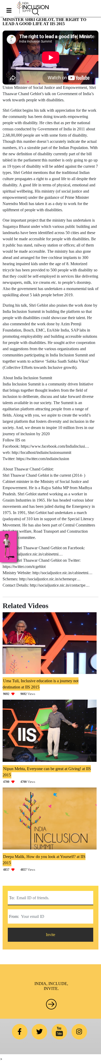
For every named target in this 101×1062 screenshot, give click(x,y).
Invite (50, 934)
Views (19, 694)
